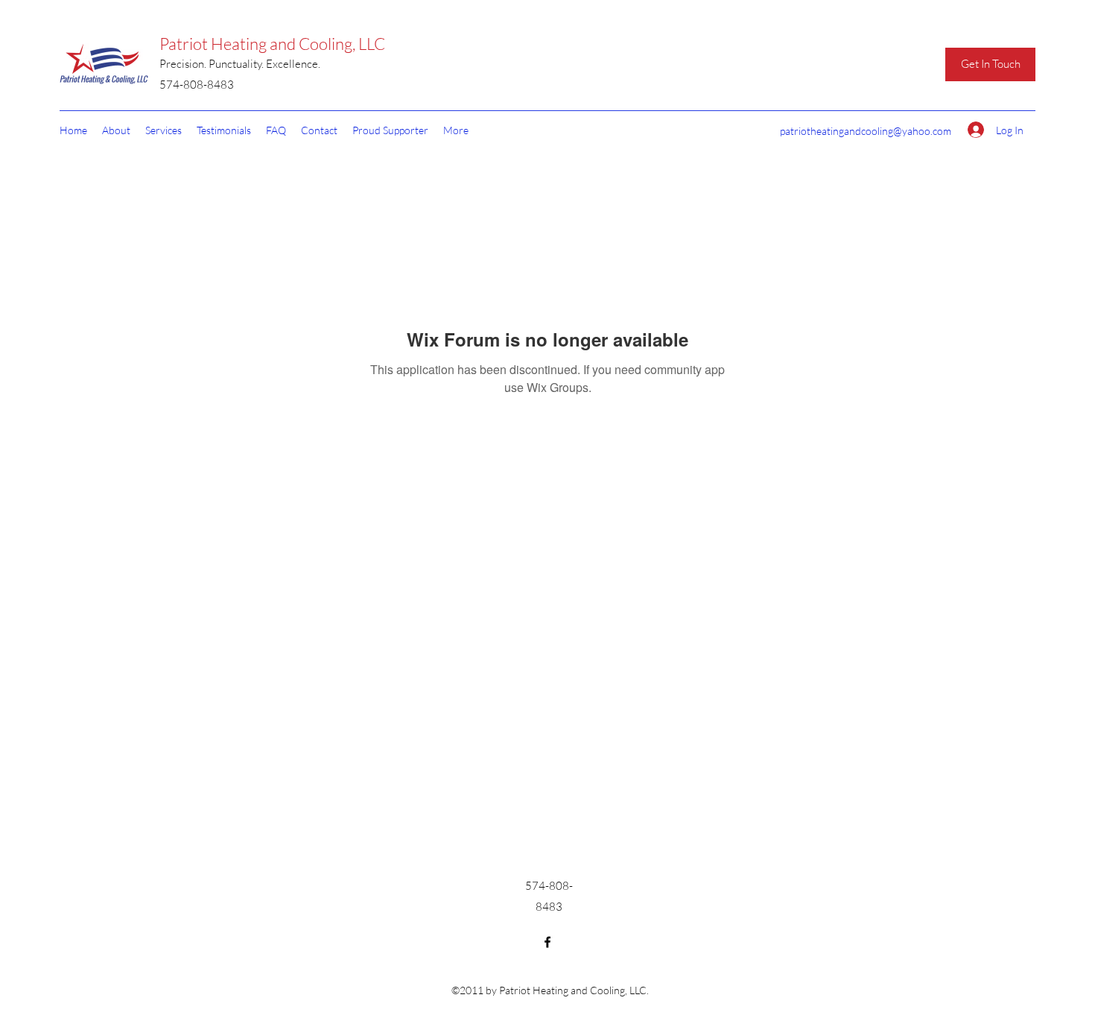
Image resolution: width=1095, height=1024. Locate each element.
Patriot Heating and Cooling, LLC (272, 44)
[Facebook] (547, 942)
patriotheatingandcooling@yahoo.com (865, 130)
